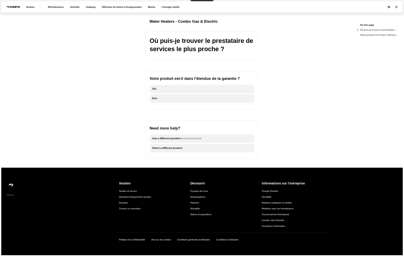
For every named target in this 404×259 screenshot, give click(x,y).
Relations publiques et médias (277, 202)
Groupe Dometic (270, 191)
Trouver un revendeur (130, 208)
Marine (151, 7)
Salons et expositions (200, 214)
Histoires (194, 202)
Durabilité (266, 197)
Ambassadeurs (197, 197)
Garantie (123, 202)
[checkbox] (202, 89)
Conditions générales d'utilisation (193, 239)
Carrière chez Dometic (273, 220)
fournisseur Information (273, 226)
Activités (75, 7)
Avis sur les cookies (161, 239)
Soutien (30, 7)
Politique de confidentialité (132, 239)
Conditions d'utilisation (227, 239)
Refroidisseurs (56, 7)
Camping (90, 7)
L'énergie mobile (170, 7)
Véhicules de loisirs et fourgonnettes (122, 7)
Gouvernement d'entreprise (275, 214)
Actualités (195, 208)
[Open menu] (396, 7)
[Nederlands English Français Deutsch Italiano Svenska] (389, 7)
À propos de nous (199, 191)
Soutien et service (128, 191)
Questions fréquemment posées (135, 197)
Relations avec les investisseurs (278, 208)
